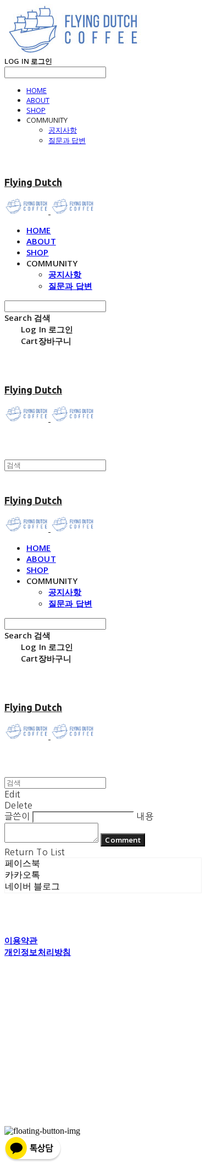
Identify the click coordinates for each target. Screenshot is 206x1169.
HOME (36, 90)
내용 (144, 816)
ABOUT (37, 100)
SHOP (36, 110)
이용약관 (21, 940)
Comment (123, 840)
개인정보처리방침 (37, 951)
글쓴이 (17, 816)
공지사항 (62, 130)
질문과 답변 (67, 140)
